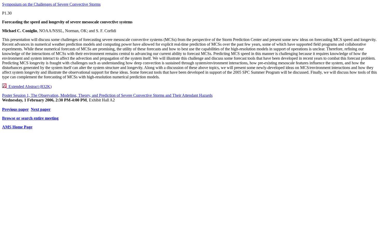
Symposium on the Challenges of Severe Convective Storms (51, 4)
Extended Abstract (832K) (29, 86)
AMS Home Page (17, 127)
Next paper (41, 109)
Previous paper (15, 109)
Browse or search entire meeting (30, 118)
